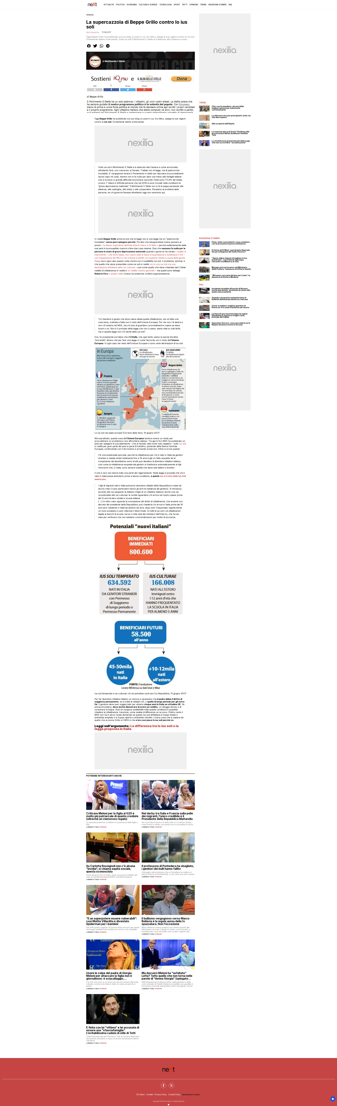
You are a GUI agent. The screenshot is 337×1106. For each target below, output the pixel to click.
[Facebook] (162, 1084)
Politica (120, 4)
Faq (230, 4)
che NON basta (116, 254)
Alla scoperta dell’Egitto (223, 124)
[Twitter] (170, 1084)
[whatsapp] (101, 47)
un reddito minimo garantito (141, 270)
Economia (132, 4)
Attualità (109, 4)
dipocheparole (92, 32)
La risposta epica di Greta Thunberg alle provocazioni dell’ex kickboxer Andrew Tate (230, 133)
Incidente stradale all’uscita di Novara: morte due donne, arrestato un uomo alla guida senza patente (231, 290)
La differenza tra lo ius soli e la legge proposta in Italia (137, 727)
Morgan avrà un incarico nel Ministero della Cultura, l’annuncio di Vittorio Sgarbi (231, 268)
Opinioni (193, 4)
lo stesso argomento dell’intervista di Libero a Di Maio (129, 245)
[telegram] (107, 47)
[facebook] (88, 47)
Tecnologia (165, 4)
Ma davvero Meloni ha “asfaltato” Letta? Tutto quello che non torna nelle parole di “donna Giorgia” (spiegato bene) (167, 976)
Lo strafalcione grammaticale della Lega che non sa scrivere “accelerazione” (231, 141)
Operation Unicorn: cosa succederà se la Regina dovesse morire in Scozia (231, 324)
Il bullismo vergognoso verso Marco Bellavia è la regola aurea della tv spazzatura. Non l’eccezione (165, 921)
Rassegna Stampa (217, 4)
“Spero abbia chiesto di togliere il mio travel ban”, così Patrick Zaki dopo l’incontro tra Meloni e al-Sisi (229, 259)
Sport (177, 4)
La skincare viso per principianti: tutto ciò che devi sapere (231, 116)
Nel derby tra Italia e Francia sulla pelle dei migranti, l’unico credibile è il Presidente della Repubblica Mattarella (167, 816)
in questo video (116, 273)
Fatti (184, 4)
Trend (203, 4)
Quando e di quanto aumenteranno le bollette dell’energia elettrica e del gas (230, 298)
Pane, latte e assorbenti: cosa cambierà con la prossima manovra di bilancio (231, 243)
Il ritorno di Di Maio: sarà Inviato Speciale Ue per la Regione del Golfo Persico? (231, 251)
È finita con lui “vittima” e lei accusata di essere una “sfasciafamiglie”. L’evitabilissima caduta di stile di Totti (112, 1030)
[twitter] (95, 47)
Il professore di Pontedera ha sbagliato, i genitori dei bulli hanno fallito (168, 867)
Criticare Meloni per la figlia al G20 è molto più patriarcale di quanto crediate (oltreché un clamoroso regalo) (112, 816)
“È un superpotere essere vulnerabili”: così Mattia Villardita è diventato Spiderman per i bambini (111, 921)
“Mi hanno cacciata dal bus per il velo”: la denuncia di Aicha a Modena (231, 276)
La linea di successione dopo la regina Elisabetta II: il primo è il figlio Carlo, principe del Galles (229, 315)
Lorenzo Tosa (92, 827)
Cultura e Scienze (148, 4)
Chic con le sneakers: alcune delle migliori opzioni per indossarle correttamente (228, 108)
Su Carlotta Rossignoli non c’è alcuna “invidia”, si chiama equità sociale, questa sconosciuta (110, 869)
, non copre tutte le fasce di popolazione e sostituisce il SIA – (154, 254)
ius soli (182, 443)
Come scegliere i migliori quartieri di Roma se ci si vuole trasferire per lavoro (230, 306)
